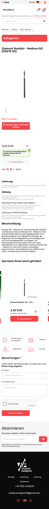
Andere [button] (18, 169)
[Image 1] (6, 110)
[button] (27, 146)
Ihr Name (6, 370)
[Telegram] (10, 169)
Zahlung (37, 477)
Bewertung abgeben (15, 413)
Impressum (24, 481)
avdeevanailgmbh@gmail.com (24, 493)
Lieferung (24, 477)
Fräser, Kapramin (26, 29)
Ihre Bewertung (8, 382)
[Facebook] (7, 169)
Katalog (14, 29)
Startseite (5, 29)
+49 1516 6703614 (39, 16)
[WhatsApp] (13, 169)
